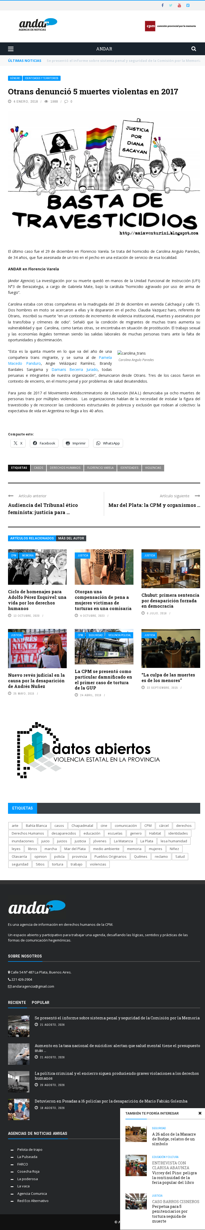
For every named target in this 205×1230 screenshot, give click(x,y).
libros (32, 848)
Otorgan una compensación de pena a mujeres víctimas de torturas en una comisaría (103, 600)
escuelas (115, 833)
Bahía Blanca (36, 825)
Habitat (155, 833)
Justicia (83, 555)
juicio (45, 841)
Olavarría (19, 856)
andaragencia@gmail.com (33, 986)
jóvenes (100, 841)
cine (104, 825)
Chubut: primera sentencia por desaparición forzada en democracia (170, 600)
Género (15, 78)
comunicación (126, 825)
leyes (16, 848)
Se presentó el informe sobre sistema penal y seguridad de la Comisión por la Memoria (117, 1017)
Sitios (40, 864)
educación (92, 833)
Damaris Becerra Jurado (75, 369)
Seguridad (95, 635)
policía (59, 856)
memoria (134, 848)
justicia (80, 841)
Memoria (27, 555)
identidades (129, 468)
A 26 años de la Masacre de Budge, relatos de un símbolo (174, 1139)
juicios (62, 841)
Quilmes (140, 856)
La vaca (23, 1186)
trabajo (76, 864)
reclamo (161, 856)
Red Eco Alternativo (33, 1200)
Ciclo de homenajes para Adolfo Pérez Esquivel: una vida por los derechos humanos (37, 600)
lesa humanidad (174, 841)
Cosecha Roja (28, 1171)
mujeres (155, 848)
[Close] (200, 1113)
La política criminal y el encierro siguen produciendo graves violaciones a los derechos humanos (117, 1076)
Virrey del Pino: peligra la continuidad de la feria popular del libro (174, 1173)
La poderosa (27, 1178)
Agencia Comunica (32, 1193)
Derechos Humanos (65, 468)
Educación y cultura (165, 1157)
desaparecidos (64, 833)
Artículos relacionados (32, 538)
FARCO (22, 1164)
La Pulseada (27, 1156)
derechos (184, 825)
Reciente (17, 1002)
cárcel (164, 825)
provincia (79, 856)
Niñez (174, 848)
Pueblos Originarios (110, 856)
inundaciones (23, 841)
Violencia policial (119, 635)
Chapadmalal (82, 825)
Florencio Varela (100, 468)
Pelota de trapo (29, 1149)
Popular (40, 1002)
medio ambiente (106, 848)
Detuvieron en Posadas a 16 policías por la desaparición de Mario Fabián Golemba (111, 1101)
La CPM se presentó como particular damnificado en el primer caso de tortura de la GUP (103, 679)
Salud (180, 856)
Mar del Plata (75, 848)
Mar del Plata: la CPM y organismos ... (154, 505)
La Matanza (123, 841)
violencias (153, 468)
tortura (57, 864)
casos (38, 468)
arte (15, 825)
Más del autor (71, 538)
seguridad (20, 864)
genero (136, 833)
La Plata (146, 841)
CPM (13, 555)
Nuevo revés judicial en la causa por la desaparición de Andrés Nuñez (36, 680)
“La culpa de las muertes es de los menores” (168, 677)
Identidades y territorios (41, 78)
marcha (51, 848)
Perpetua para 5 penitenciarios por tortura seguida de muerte (175, 1211)
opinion (40, 856)
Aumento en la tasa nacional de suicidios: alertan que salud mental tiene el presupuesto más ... (117, 1048)
